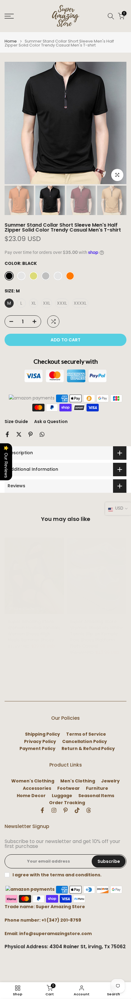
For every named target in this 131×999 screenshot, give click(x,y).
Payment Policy (37, 749)
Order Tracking (67, 803)
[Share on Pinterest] (30, 434)
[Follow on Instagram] (54, 810)
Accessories (37, 788)
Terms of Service (86, 734)
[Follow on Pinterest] (65, 810)
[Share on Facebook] (7, 434)
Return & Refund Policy (88, 749)
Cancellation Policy (84, 742)
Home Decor (31, 796)
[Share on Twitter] (19, 434)
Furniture (97, 788)
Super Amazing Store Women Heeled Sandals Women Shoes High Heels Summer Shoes (34, 630)
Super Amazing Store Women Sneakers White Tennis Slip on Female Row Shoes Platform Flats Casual (96, 633)
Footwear (68, 788)
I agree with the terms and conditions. (56, 875)
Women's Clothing (32, 781)
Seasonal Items (96, 796)
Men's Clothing (77, 781)
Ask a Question (51, 421)
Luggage (62, 796)
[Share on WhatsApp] (42, 434)
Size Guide (16, 421)
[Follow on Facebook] (42, 810)
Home (11, 41)
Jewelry (110, 781)
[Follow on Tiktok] (77, 810)
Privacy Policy (40, 742)
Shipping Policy (42, 734)
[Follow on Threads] (88, 810)
